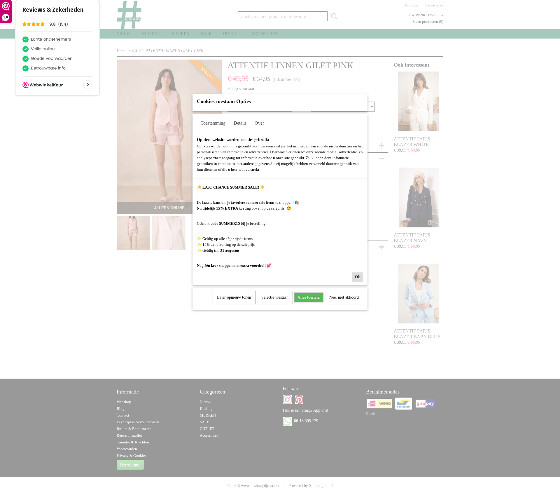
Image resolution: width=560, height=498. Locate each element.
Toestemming (213, 123)
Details (240, 123)
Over (259, 123)
